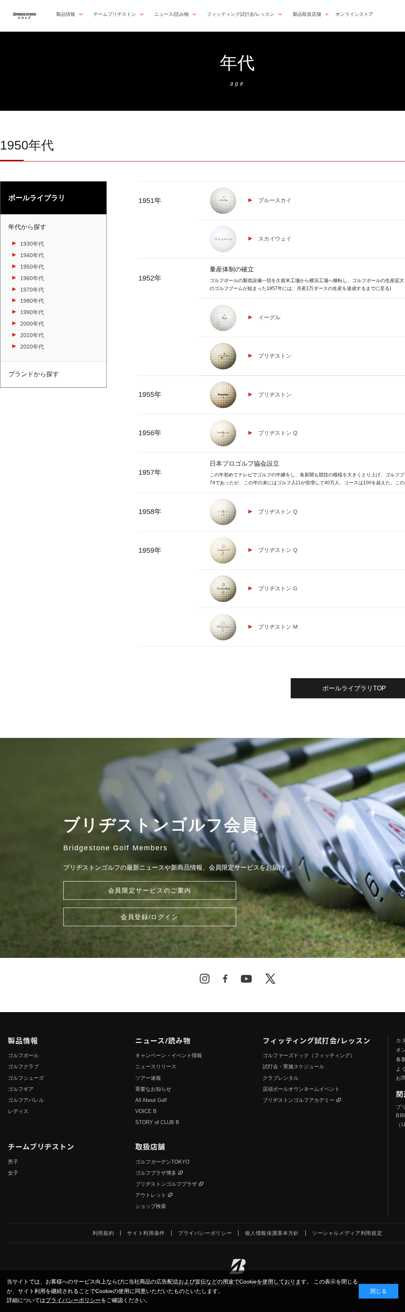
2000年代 (32, 323)
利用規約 (103, 1233)
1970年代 (32, 289)
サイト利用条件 (146, 1233)
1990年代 (32, 312)
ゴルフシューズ (26, 1078)
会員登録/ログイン (149, 917)
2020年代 (32, 346)
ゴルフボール (23, 1055)
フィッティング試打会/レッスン (240, 14)
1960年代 (32, 278)
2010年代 (32, 335)
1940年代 (32, 255)
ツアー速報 (148, 1078)
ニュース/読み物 (171, 14)
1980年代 (32, 301)
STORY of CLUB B (157, 1122)
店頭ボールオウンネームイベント (301, 1089)
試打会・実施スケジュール (293, 1066)
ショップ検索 (150, 1206)
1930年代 (32, 244)
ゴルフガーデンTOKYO (162, 1162)
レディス (18, 1111)
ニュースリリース (155, 1066)
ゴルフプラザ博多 (155, 1173)
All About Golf (151, 1100)
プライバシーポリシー (205, 1233)
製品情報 (65, 14)
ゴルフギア (21, 1089)
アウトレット (150, 1195)
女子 (13, 1173)
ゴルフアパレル (26, 1100)
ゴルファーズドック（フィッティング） (309, 1055)
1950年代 (32, 267)
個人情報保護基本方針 (272, 1233)
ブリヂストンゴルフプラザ (166, 1184)
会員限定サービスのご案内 (149, 890)
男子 (13, 1162)
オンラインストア (354, 14)
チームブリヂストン (114, 14)
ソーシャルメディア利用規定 (347, 1233)
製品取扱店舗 (307, 14)
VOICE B (146, 1111)
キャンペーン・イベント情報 (168, 1055)
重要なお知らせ (153, 1089)
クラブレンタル (281, 1078)
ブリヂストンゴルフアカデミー (299, 1100)
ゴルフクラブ (23, 1066)
